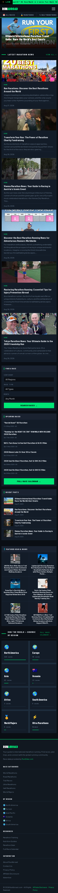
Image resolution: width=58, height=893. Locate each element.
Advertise (7, 877)
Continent (8, 375)
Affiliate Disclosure (11, 874)
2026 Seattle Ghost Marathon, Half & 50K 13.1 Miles (24, 470)
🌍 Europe (7, 809)
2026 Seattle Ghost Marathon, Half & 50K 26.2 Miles (25, 461)
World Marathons (10, 773)
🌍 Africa (7, 820)
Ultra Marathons (9, 784)
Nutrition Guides (10, 841)
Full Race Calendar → (29, 481)
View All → (51, 55)
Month (6, 394)
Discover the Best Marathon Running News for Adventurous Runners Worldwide (26, 239)
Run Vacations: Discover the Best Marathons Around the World (33, 510)
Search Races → (29, 405)
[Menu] (53, 9)
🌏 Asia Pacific (9, 813)
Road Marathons (10, 777)
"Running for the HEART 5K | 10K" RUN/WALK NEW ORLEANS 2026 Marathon (27, 432)
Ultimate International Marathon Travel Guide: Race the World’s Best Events (27, 37)
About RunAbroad (10, 862)
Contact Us (7, 866)
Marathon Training (10, 837)
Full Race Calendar (11, 849)
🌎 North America (10, 805)
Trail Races (7, 780)
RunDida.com (27, 759)
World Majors (8, 792)
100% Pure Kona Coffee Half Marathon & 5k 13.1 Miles (25, 443)
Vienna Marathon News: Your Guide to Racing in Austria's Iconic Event (34, 532)
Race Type (8, 385)
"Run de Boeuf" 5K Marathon (15, 422)
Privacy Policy (9, 870)
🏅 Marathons (27, 15)
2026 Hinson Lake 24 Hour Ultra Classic (20, 452)
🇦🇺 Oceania (8, 817)
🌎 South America (10, 824)
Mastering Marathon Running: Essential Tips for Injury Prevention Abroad (28, 291)
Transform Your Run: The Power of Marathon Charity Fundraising (33, 521)
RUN (10, 9)
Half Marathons (9, 788)
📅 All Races (9, 15)
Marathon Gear (9, 845)
